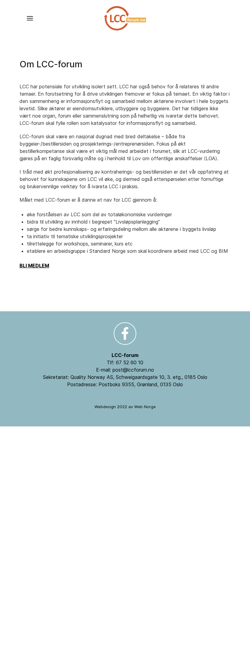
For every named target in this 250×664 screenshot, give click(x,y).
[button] (30, 18)
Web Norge (145, 406)
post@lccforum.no (133, 370)
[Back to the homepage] (125, 18)
